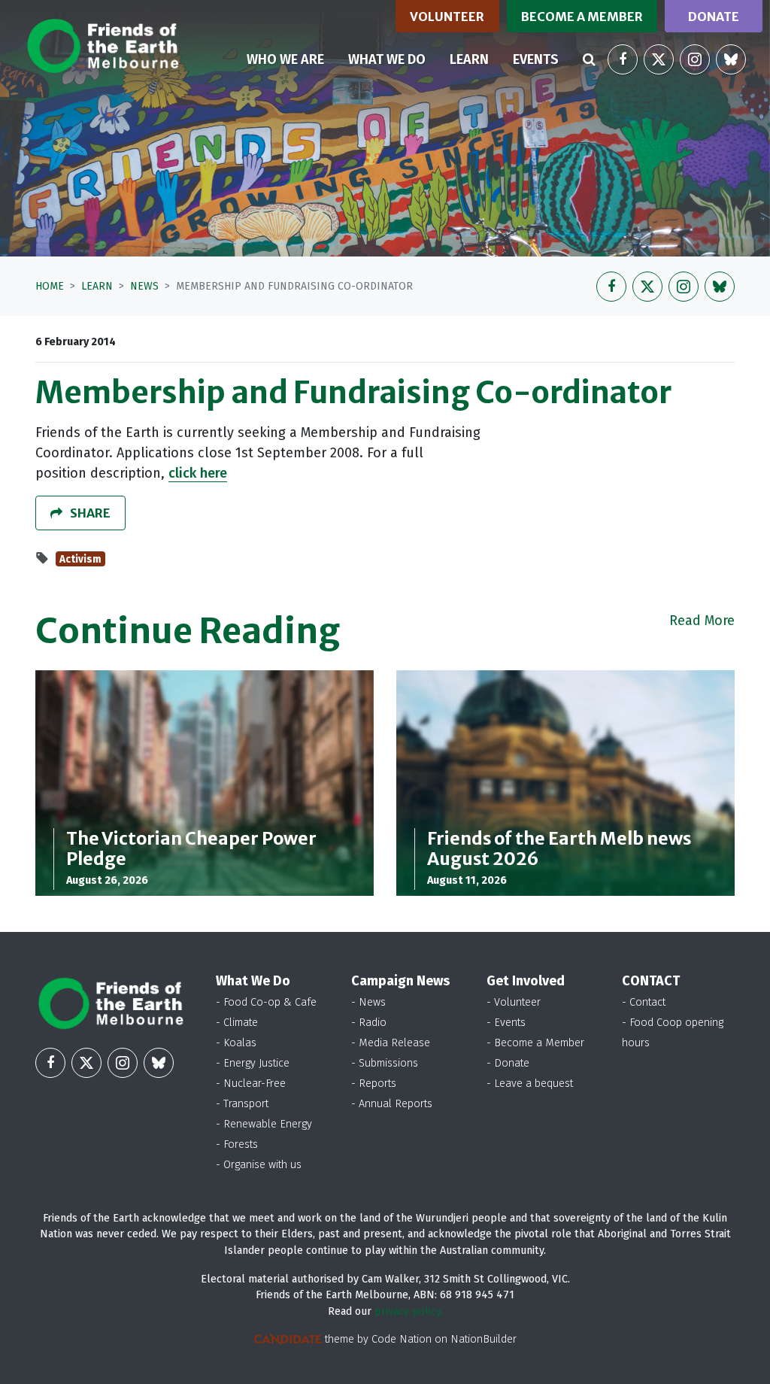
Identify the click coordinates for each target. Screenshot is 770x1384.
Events (536, 59)
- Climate (237, 1022)
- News (368, 1002)
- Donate (508, 1063)
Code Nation (401, 1339)
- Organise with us (259, 1164)
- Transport (242, 1103)
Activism (80, 559)
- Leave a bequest (530, 1083)
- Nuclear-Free (251, 1083)
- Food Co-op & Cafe (266, 1002)
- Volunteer (514, 1002)
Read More (702, 620)
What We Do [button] (387, 59)
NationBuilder (483, 1339)
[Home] (102, 46)
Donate (713, 16)
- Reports (373, 1083)
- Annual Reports (391, 1103)
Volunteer (447, 16)
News (144, 286)
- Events (506, 1022)
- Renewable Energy (264, 1124)
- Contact (643, 1002)
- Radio (369, 1022)
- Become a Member (535, 1042)
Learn (475, 59)
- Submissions (384, 1063)
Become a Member (582, 16)
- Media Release (390, 1042)
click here (197, 473)
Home (49, 286)
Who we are (285, 59)
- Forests (237, 1144)
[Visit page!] (623, 59)
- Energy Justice (253, 1063)
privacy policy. (408, 1311)
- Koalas (236, 1042)
